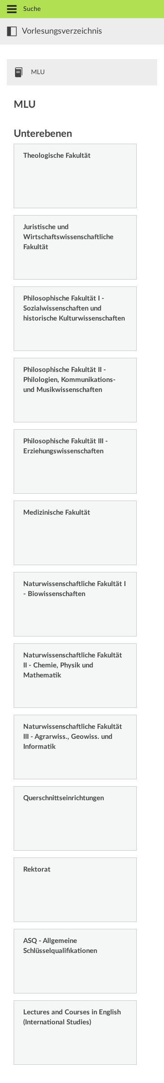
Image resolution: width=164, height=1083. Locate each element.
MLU (38, 72)
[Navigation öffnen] (11, 10)
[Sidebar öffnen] (11, 31)
